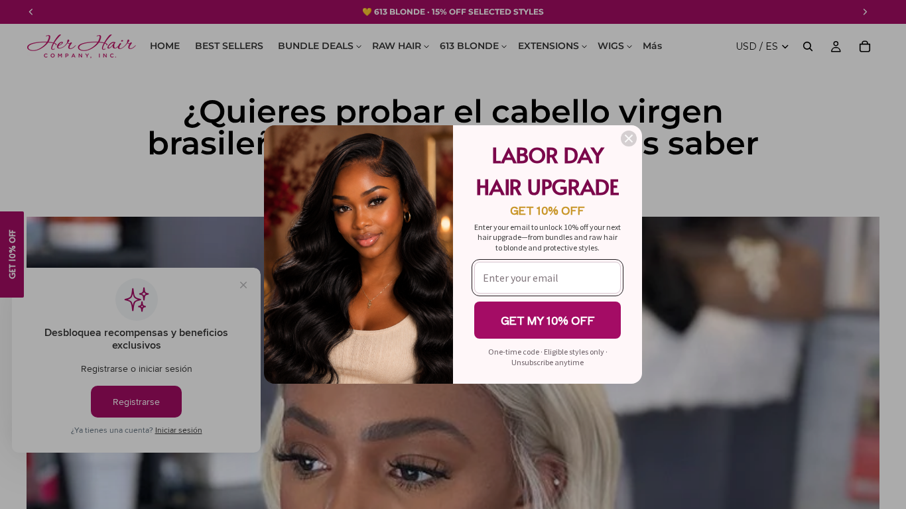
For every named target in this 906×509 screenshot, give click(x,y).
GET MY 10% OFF (548, 320)
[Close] (629, 138)
